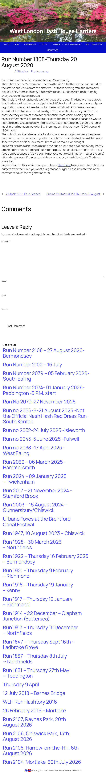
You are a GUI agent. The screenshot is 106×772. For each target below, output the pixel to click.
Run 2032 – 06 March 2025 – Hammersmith (34, 464)
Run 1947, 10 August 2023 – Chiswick (44, 533)
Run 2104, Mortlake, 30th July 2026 (42, 762)
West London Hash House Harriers (53, 31)
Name (4, 281)
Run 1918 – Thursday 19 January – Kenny (38, 587)
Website (5, 309)
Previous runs (39, 71)
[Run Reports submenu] (39, 44)
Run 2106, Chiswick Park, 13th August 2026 (36, 736)
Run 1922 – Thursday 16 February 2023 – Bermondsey (45, 558)
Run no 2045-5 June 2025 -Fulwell (41, 439)
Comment (6, 241)
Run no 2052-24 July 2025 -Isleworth (44, 430)
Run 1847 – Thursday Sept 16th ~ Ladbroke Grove (39, 644)
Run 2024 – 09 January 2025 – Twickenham (34, 479)
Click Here (64, 165)
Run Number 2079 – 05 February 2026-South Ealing (46, 376)
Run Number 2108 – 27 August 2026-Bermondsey (44, 353)
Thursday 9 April (21, 684)
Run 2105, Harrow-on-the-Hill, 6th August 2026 (41, 750)
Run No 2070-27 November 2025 (39, 402)
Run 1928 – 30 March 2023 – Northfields (32, 544)
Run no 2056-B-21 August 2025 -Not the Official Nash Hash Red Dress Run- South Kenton (46, 416)
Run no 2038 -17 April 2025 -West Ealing (34, 450)
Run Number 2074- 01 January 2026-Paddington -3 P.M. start (44, 390)
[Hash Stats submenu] (60, 50)
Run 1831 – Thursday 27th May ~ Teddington (36, 673)
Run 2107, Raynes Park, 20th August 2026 (34, 722)
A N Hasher (21, 71)
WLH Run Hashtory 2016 (30, 702)
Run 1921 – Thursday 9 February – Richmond (38, 573)
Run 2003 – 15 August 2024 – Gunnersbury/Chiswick (35, 507)
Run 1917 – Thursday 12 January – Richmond (37, 601)
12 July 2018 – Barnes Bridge (34, 693)
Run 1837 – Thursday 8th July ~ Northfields (35, 658)
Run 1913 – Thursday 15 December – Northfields (40, 630)
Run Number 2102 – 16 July (32, 364)
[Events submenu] (62, 44)
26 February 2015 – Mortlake (34, 710)
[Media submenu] (50, 44)
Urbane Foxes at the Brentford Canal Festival (36, 521)
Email (4, 295)
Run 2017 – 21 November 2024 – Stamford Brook (37, 493)
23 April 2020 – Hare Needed (23, 194)
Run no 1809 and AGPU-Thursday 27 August (73, 194)
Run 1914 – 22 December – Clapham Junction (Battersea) (42, 616)
